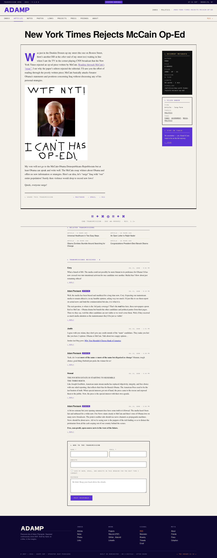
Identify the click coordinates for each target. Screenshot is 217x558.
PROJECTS (62, 18)
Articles (80, 531)
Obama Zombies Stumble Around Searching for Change (86, 243)
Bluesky (143, 537)
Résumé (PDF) (113, 534)
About (173, 531)
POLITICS (165, 10)
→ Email (92, 197)
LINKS (50, 18)
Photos (79, 537)
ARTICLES (18, 18)
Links (79, 540)
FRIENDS (84, 18)
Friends (174, 534)
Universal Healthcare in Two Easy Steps (83, 234)
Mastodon (143, 534)
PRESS (73, 18)
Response (74, 477)
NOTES (30, 18)
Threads (143, 540)
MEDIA (185, 118)
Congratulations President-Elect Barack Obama (129, 242)
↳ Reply (70, 282)
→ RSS (102, 197)
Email (113, 449)
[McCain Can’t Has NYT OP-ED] (56, 159)
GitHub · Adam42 (114, 537)
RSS (141, 531)
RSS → (210, 18)
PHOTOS (40, 18)
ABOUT (95, 18)
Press (173, 537)
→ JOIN (168, 142)
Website (74, 460)
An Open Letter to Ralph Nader (123, 234)
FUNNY (167, 118)
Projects (111, 531)
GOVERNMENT (176, 118)
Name (73, 449)
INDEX (155, 10)
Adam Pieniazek (74, 291)
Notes (79, 534)
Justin (70, 328)
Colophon (174, 540)
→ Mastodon (79, 197)
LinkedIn (111, 540)
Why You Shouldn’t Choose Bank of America (103, 340)
